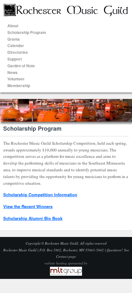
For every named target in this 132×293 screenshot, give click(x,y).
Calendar (15, 45)
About (12, 25)
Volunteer (16, 79)
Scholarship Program (26, 32)
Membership (18, 85)
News (12, 72)
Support (14, 59)
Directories (17, 52)
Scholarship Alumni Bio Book (32, 218)
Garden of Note (21, 66)
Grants (13, 39)
